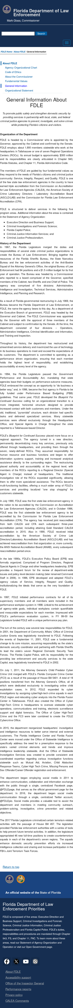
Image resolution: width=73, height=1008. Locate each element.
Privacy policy (14, 995)
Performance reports (18, 989)
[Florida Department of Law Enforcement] (10, 879)
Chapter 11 (23, 938)
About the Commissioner (19, 76)
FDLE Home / (7, 51)
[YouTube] (26, 961)
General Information (16, 86)
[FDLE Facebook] (7, 961)
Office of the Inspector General (24, 983)
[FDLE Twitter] (16, 961)
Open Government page (39, 947)
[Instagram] (35, 961)
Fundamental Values (16, 81)
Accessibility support (18, 977)
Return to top (11, 867)
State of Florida (50, 892)
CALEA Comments (17, 1001)
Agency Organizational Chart (21, 67)
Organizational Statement (19, 90)
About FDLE (19, 51)
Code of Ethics (13, 72)
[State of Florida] (21, 879)
